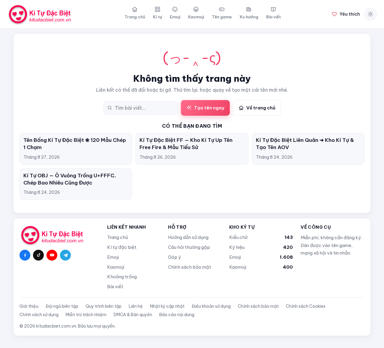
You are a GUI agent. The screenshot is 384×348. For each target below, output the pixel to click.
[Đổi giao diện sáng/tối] (370, 14)
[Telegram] (65, 255)
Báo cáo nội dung (176, 314)
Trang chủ (117, 237)
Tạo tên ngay (209, 108)
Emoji (113, 257)
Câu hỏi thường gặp (189, 247)
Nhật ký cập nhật (167, 306)
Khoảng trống (122, 276)
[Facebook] (25, 255)
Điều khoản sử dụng (211, 306)
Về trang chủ (260, 108)
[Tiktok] (38, 255)
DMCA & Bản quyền (133, 314)
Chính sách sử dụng (39, 314)
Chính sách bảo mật (189, 267)
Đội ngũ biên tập (62, 306)
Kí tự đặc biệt (121, 247)
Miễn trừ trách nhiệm (86, 314)
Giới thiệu (29, 306)
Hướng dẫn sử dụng (188, 237)
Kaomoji (115, 267)
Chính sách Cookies (306, 306)
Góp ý (174, 257)
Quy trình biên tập (104, 306)
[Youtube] (51, 255)
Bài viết (115, 286)
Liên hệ (136, 306)
